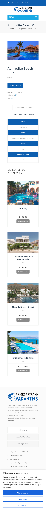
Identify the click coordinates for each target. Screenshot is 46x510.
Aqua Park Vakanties (23, 437)
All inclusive (23, 430)
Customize (23, 499)
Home (12, 29)
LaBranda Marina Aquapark (18, 466)
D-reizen (23, 160)
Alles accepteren (23, 493)
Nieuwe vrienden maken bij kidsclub (23, 138)
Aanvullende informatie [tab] (23, 107)
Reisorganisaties (23, 444)
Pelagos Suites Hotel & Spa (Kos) (20, 452)
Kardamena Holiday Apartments (23, 257)
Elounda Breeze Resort (23, 307)
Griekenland (23, 127)
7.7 (17, 29)
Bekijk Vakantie (15, 85)
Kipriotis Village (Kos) (16, 455)
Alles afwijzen (23, 505)
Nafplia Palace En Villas (23, 358)
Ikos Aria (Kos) (14, 459)
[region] (23, 490)
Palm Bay (23, 208)
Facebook (10, 421)
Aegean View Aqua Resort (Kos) (19, 463)
